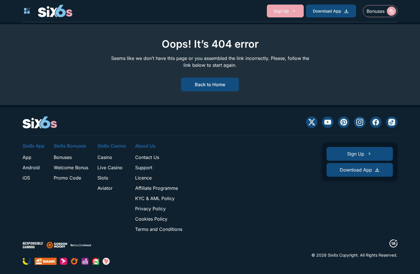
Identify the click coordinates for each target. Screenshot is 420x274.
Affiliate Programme (156, 188)
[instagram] (359, 122)
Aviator (105, 188)
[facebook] (375, 122)
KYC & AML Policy (155, 198)
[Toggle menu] (27, 11)
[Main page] (55, 11)
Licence (143, 178)
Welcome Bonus (71, 167)
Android (31, 167)
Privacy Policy (150, 208)
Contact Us (147, 157)
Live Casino (110, 167)
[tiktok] (391, 122)
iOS (26, 178)
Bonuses (63, 157)
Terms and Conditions (158, 229)
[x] (311, 122)
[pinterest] (343, 122)
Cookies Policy (151, 219)
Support (143, 167)
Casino (104, 157)
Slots (102, 178)
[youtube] (327, 122)
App (27, 157)
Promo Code (67, 178)
